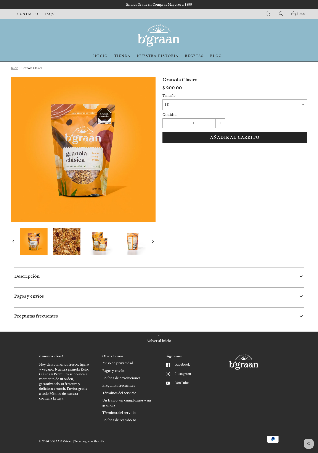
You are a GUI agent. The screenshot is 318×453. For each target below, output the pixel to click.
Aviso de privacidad (117, 363)
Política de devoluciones (121, 378)
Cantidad (169, 115)
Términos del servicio (119, 393)
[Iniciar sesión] (283, 14)
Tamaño (168, 96)
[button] (13, 241)
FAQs (49, 14)
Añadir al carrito (235, 137)
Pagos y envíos (113, 371)
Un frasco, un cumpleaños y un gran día (126, 402)
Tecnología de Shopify (89, 441)
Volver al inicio (159, 341)
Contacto (27, 14)
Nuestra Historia (157, 56)
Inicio (100, 56)
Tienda (122, 56)
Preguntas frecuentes (118, 385)
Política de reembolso (119, 420)
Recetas (194, 56)
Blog (216, 56)
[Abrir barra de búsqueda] (270, 14)
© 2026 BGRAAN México (55, 441)
